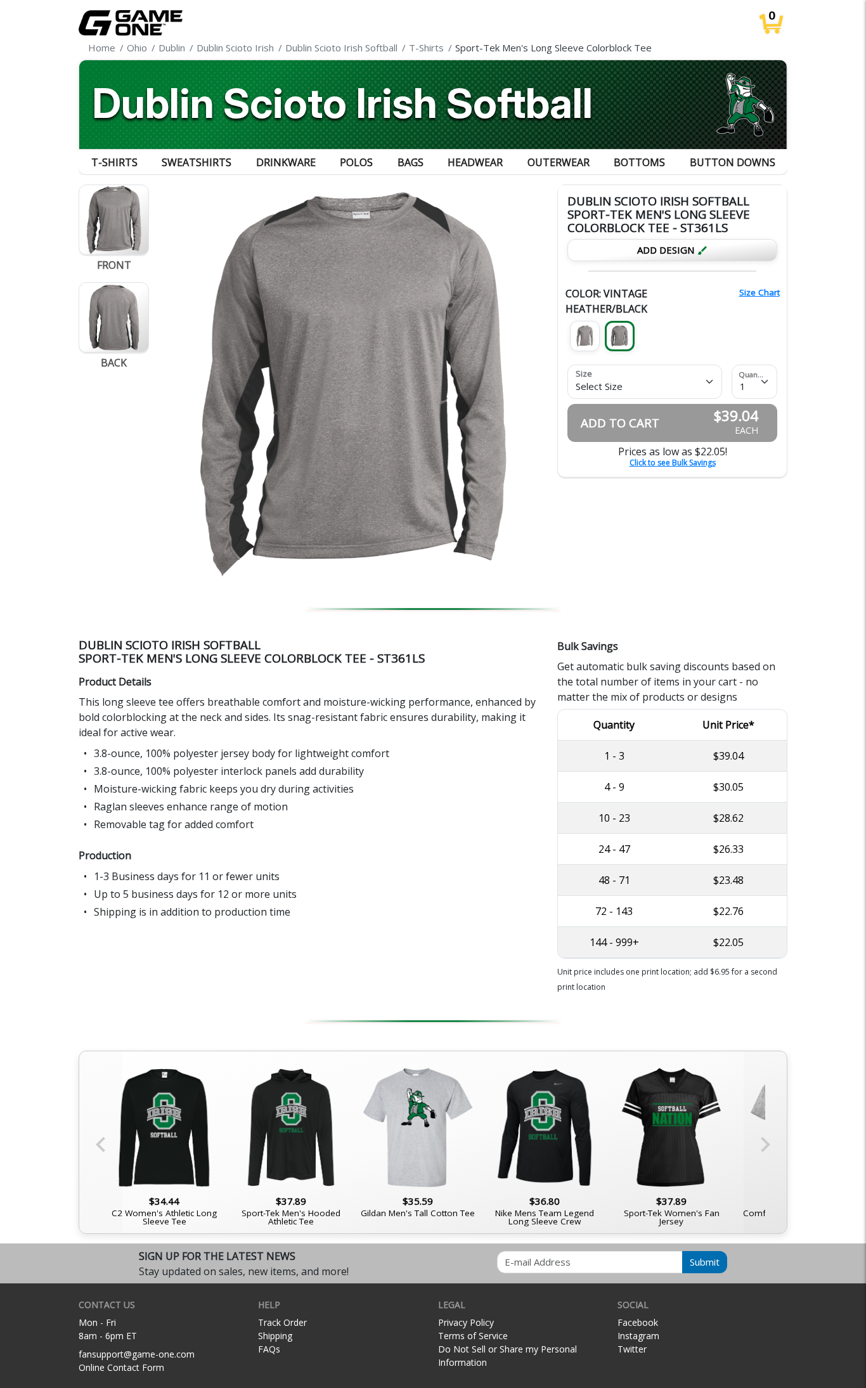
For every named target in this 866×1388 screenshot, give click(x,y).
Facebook (637, 1322)
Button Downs (732, 162)
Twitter (632, 1349)
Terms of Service (473, 1336)
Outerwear (558, 162)
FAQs (269, 1349)
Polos (356, 162)
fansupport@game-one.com (137, 1354)
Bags (410, 162)
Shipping (275, 1336)
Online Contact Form (121, 1367)
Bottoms (639, 162)
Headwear (475, 162)
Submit (705, 1261)
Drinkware (286, 162)
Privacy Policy (466, 1322)
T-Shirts (114, 162)
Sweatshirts (196, 162)
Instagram (638, 1336)
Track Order (282, 1322)
